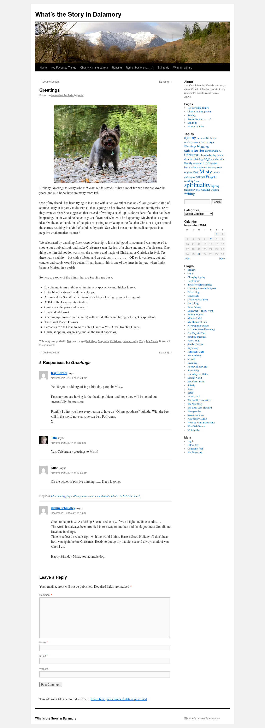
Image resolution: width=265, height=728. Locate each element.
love (196, 171)
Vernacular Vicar (196, 415)
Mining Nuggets (196, 314)
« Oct (187, 258)
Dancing (165, 81)
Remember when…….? (140, 67)
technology (189, 190)
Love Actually (130, 341)
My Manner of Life (197, 321)
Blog (69, 341)
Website (43, 668)
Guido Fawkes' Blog (198, 299)
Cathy (190, 273)
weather (205, 190)
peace (216, 172)
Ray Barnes (59, 372)
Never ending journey (198, 325)
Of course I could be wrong (201, 329)
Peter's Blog (193, 340)
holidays (188, 167)
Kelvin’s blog (194, 307)
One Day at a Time (197, 333)
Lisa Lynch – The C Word (200, 310)
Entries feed (193, 444)
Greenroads (193, 295)
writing (189, 193)
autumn (201, 138)
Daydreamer (194, 280)
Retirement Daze (196, 351)
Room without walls (197, 366)
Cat (220, 150)
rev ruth (191, 359)
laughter (188, 172)
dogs (207, 158)
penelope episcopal (197, 336)
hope (195, 167)
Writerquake (193, 429)
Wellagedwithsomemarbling (201, 422)
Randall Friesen (195, 344)
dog (201, 159)
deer (186, 159)
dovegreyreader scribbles (200, 284)
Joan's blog (193, 303)
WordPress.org (195, 452)
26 (199, 254)
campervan (211, 151)
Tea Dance (152, 341)
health (213, 163)
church (204, 155)
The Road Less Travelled (200, 407)
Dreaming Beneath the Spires (202, 288)
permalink (49, 345)
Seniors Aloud (195, 377)
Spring (215, 186)
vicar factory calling (197, 418)
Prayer (211, 176)
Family (188, 163)
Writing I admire (182, 67)
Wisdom (215, 189)
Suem (190, 389)
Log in (191, 441)
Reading (117, 67)
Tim (54, 437)
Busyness (103, 341)
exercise (215, 159)
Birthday (211, 138)
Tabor (190, 392)
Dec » (222, 258)
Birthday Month (192, 142)
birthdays (91, 341)
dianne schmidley (63, 507)
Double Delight (49, 81)
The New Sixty (195, 403)
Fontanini (197, 163)
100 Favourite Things (63, 67)
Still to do (163, 67)
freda (80, 95)
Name (43, 642)
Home (43, 67)
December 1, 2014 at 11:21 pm (68, 513)
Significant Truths (196, 381)
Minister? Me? (195, 318)
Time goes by (194, 411)
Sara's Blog (193, 370)
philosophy (189, 176)
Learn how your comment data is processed (119, 699)
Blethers (192, 269)
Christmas (116, 341)
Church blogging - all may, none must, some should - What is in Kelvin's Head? (95, 496)
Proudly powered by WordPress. (204, 718)
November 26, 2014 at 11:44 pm (69, 378)
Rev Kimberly (194, 355)
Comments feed (195, 448)
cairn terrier (194, 150)
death (220, 155)
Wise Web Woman (197, 426)
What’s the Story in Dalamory (78, 14)
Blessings (190, 146)
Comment (45, 595)
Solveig (191, 385)
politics (200, 177)
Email (43, 655)
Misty (142, 341)
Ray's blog (193, 348)
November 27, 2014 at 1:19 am (68, 442)
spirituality (197, 185)
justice (218, 167)
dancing (212, 155)
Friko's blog (193, 292)
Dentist (194, 159)
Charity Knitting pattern (94, 67)
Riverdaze (192, 362)
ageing (190, 137)
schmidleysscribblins (198, 374)
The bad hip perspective (199, 400)
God (206, 162)
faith (221, 159)
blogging (203, 146)
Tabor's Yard (194, 396)
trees (198, 189)
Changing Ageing (196, 277)
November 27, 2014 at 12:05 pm (69, 472)
